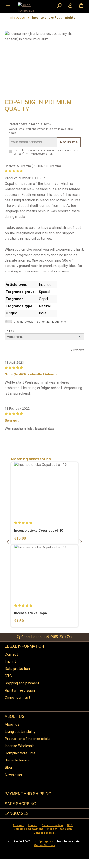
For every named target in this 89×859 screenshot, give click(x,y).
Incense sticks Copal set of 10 (38, 531)
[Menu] (7, 5)
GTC (8, 676)
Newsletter (13, 775)
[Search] (59, 5)
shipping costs (45, 841)
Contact (11, 654)
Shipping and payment (22, 683)
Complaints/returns (20, 753)
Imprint (10, 661)
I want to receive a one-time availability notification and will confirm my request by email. (46, 152)
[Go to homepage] (30, 7)
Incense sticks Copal (31, 613)
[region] (44, 63)
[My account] (70, 5)
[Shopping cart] (81, 5)
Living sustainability (20, 731)
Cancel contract (17, 697)
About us (12, 724)
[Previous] (8, 542)
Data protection (17, 668)
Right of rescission (20, 690)
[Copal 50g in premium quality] (44, 58)
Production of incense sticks (28, 739)
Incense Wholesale (19, 746)
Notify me (69, 142)
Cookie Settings (44, 845)
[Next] (80, 542)
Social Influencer (18, 760)
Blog (8, 767)
